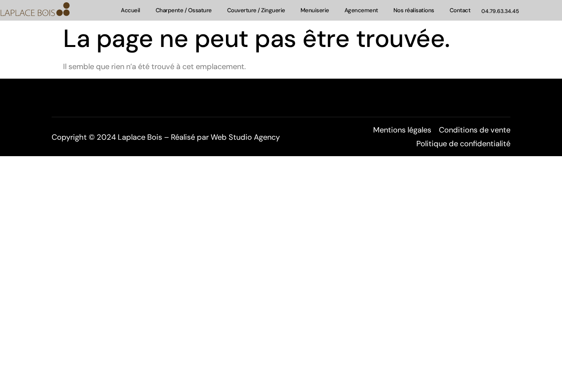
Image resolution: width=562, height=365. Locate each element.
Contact (460, 10)
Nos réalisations (413, 10)
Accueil (130, 10)
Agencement (361, 10)
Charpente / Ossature (184, 10)
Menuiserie (314, 10)
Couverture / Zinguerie (256, 10)
